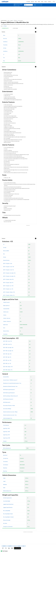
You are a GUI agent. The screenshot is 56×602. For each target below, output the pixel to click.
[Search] (54, 2)
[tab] (19, 32)
